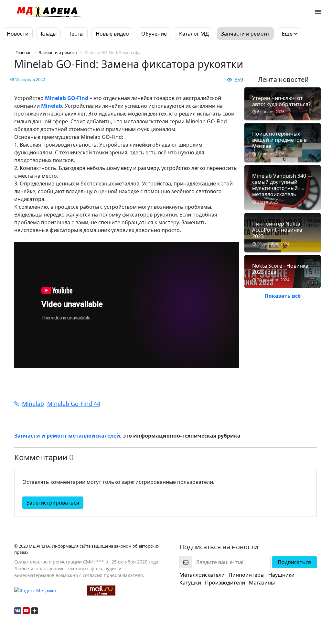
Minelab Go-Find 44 (73, 403)
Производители (225, 582)
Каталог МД (194, 33)
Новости (17, 33)
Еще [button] (288, 33)
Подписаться (294, 562)
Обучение (154, 33)
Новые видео (112, 33)
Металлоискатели (202, 574)
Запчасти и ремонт (245, 33)
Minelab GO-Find (66, 98)
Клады (49, 33)
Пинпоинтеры (246, 574)
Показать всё (283, 295)
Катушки (190, 582)
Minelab (51, 105)
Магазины (262, 582)
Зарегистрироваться (53, 502)
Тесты (76, 33)
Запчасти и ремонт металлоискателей (67, 435)
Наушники (281, 574)
